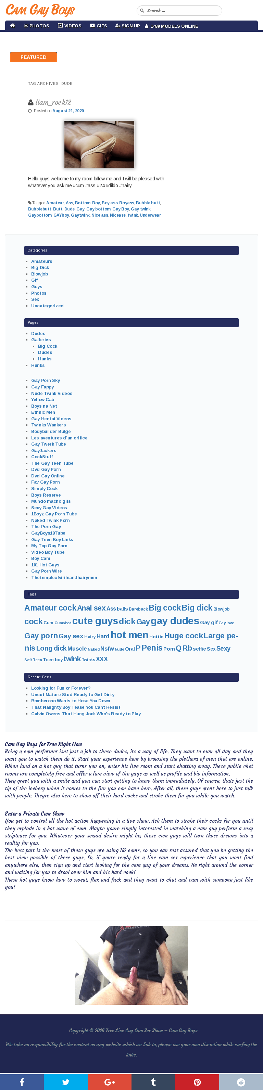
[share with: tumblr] (153, 1082)
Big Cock (47, 346)
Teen (37, 660)
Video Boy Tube (47, 552)
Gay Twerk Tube (48, 444)
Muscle (77, 648)
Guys (36, 286)
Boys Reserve (46, 495)
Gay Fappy (42, 386)
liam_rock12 (53, 102)
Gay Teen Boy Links (52, 539)
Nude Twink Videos (51, 393)
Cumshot (63, 623)
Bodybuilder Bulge (51, 431)
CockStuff (41, 456)
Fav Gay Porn (45, 482)
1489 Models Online (173, 26)
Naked (93, 649)
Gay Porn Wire (46, 571)
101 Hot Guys (45, 564)
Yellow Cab (42, 399)
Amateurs (41, 261)
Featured (34, 57)
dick (127, 621)
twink (132, 215)
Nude (119, 649)
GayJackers (44, 450)
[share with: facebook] (22, 1082)
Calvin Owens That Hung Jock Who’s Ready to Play (85, 713)
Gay (80, 209)
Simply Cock (44, 488)
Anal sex (91, 608)
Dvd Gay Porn (46, 469)
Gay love (226, 623)
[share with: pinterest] (197, 1082)
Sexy (223, 648)
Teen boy (53, 659)
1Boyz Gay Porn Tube (54, 513)
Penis (152, 647)
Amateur (55, 203)
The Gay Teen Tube (52, 463)
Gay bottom (98, 209)
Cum (48, 622)
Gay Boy (120, 209)
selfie (199, 649)
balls (122, 609)
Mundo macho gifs (51, 501)
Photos (38, 293)
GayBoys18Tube (48, 533)
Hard (103, 636)
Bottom (82, 203)
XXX (102, 659)
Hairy (90, 636)
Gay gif (208, 622)
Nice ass (99, 215)
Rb (187, 648)
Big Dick (40, 267)
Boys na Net (44, 406)
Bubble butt (148, 203)
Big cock (165, 607)
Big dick (196, 607)
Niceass (118, 215)
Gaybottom (39, 215)
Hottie (156, 636)
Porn (169, 649)
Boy (96, 203)
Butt (57, 209)
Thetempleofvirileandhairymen (64, 577)
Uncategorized (47, 305)
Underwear (150, 215)
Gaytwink (80, 215)
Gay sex (71, 636)
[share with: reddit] (241, 1082)
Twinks (88, 659)
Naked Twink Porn (50, 520)
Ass (69, 203)
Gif (34, 280)
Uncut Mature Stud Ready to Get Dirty (72, 694)
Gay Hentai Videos (51, 418)
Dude (69, 209)
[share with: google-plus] (110, 1082)
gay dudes (175, 620)
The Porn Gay (46, 526)
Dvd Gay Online (47, 475)
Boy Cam (40, 558)
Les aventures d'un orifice (59, 437)
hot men (130, 634)
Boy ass (109, 203)
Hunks (44, 358)
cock (33, 621)
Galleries (41, 339)
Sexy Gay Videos (49, 507)
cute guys (95, 620)
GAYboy (61, 215)
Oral (130, 649)
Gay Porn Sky (45, 380)
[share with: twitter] (66, 1082)
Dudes (38, 333)
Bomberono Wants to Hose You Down (70, 700)
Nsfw (107, 648)
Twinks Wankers (48, 424)
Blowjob (39, 274)
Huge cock (183, 635)
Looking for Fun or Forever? (61, 688)
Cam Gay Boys (39, 9)
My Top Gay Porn (49, 545)
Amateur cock (50, 607)
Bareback (138, 609)
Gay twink (140, 209)
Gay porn (41, 635)
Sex (35, 299)
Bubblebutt (39, 209)
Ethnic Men (43, 412)
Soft (28, 660)
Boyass (126, 203)
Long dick (51, 648)
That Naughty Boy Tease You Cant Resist (75, 707)
